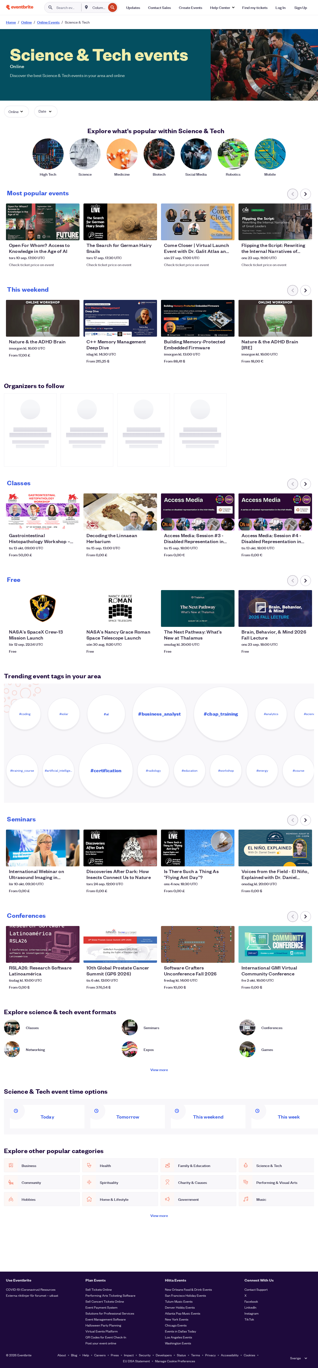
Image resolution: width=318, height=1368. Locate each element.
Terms (195, 1355)
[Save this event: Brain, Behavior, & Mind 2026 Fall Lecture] (293, 620)
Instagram (251, 1313)
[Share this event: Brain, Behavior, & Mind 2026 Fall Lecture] (305, 620)
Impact (129, 1355)
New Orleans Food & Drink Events (188, 1289)
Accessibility (229, 1355)
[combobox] (98, 7)
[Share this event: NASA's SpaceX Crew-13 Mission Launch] (73, 620)
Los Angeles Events (178, 1337)
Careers (100, 1355)
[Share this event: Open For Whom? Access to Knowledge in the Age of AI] (73, 233)
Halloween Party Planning (103, 1325)
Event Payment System (101, 1307)
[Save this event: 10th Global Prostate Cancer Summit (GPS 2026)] (138, 956)
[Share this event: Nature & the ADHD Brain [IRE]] (305, 330)
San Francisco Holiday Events (185, 1295)
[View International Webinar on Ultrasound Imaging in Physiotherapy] (43, 848)
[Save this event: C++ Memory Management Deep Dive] (138, 330)
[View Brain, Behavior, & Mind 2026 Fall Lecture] (275, 608)
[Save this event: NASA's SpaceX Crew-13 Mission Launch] (61, 620)
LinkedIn (250, 1307)
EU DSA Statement (136, 1361)
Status (181, 1355)
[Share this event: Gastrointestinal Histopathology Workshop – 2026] (73, 523)
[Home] (19, 7)
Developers (164, 1355)
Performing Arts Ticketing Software (110, 1295)
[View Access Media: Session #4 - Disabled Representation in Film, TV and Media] (275, 511)
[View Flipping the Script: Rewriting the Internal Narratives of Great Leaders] (275, 221)
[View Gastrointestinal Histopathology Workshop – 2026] (43, 511)
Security (145, 1355)
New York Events (176, 1319)
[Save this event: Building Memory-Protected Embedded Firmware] (216, 330)
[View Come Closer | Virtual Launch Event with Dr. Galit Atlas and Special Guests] (198, 221)
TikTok (249, 1319)
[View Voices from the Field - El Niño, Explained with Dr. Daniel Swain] (275, 848)
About (61, 1355)
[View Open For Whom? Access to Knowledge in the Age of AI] (43, 221)
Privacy (210, 1355)
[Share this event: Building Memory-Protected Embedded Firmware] (228, 330)
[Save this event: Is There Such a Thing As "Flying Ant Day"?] (216, 859)
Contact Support (256, 1289)
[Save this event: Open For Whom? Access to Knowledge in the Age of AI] (61, 233)
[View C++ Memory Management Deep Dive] (120, 318)
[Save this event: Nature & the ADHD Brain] (61, 330)
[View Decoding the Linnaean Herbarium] (120, 511)
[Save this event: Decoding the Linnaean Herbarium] (138, 523)
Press (115, 1355)
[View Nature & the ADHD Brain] (43, 318)
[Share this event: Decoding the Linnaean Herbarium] (150, 523)
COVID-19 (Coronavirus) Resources (30, 1289)
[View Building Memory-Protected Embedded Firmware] (198, 318)
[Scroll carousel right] (305, 194)
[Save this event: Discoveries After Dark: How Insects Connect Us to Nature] (138, 859)
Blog (74, 1355)
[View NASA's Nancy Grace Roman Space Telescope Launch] (120, 608)
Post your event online (100, 1343)
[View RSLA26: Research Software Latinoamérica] (43, 944)
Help (85, 1355)
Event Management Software (105, 1319)
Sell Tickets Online (98, 1289)
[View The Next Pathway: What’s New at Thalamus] (198, 608)
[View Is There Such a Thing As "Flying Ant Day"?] (198, 848)
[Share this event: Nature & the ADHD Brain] (73, 330)
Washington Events (178, 1343)
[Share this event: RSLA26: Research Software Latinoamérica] (73, 956)
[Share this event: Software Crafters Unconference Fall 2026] (228, 956)
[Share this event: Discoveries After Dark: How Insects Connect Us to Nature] (150, 859)
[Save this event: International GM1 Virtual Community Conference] (293, 956)
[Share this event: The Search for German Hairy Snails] (150, 233)
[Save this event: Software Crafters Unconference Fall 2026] (216, 956)
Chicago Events (176, 1325)
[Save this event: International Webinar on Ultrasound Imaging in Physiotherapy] (61, 859)
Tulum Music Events (179, 1301)
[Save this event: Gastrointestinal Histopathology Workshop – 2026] (61, 523)
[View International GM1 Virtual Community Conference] (275, 944)
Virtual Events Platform (101, 1331)
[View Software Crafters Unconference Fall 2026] (198, 944)
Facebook (251, 1301)
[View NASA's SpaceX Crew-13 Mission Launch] (43, 608)
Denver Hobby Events (180, 1307)
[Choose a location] (86, 7)
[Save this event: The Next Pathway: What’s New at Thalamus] (216, 620)
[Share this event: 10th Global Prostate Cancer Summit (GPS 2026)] (150, 956)
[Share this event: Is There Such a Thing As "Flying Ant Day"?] (228, 859)
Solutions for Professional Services (109, 1313)
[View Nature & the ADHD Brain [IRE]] (275, 318)
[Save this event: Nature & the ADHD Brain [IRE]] (293, 330)
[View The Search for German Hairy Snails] (120, 221)
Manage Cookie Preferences (175, 1361)
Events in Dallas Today (180, 1331)
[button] (222, 7)
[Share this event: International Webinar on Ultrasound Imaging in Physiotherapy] (73, 859)
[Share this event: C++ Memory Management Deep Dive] (150, 330)
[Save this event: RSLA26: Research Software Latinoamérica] (61, 956)
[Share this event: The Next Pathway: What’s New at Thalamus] (228, 620)
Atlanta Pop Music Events (182, 1313)
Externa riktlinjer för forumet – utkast (32, 1295)
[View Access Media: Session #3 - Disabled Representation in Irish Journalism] (198, 511)
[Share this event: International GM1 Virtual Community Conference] (305, 956)
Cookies (249, 1355)
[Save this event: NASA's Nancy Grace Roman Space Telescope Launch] (138, 620)
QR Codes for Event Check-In (105, 1337)
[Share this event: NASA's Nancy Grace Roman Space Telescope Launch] (150, 620)
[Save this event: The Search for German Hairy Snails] (138, 233)
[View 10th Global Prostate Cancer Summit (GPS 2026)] (120, 944)
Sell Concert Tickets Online (104, 1301)
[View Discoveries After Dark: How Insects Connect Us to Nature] (120, 848)
